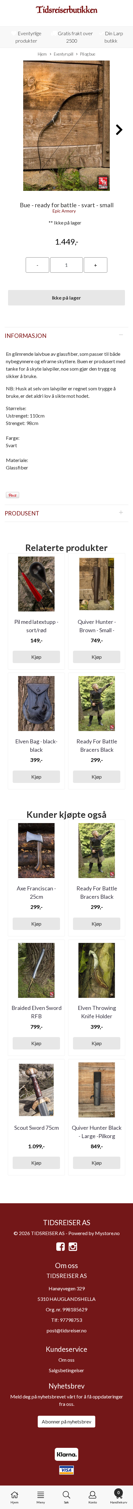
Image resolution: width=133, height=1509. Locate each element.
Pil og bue (87, 54)
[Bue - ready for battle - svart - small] (66, 126)
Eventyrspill (63, 54)
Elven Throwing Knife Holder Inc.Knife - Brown (96, 1016)
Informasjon (25, 335)
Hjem (42, 54)
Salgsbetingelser (66, 1370)
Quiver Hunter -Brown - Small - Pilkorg (97, 630)
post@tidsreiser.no (67, 1330)
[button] (54, 188)
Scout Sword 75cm (36, 1127)
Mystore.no (107, 1233)
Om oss (66, 1360)
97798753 (71, 1320)
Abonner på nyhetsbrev (66, 1421)
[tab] (66, 335)
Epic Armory (64, 210)
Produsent (22, 513)
